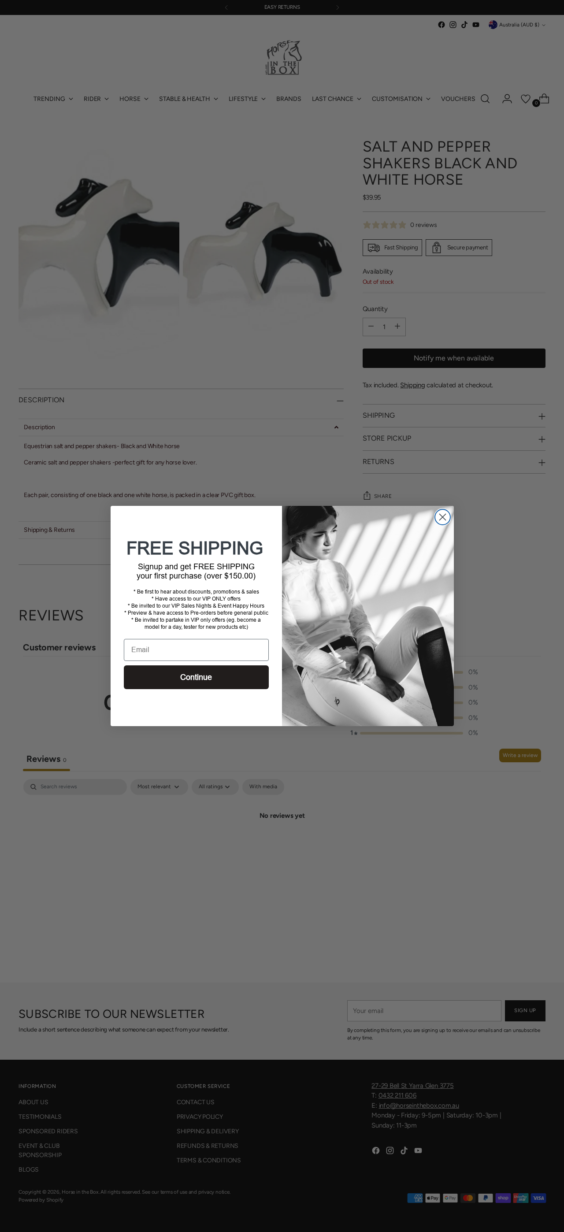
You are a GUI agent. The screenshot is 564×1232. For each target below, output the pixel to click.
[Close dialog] (442, 517)
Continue (196, 677)
